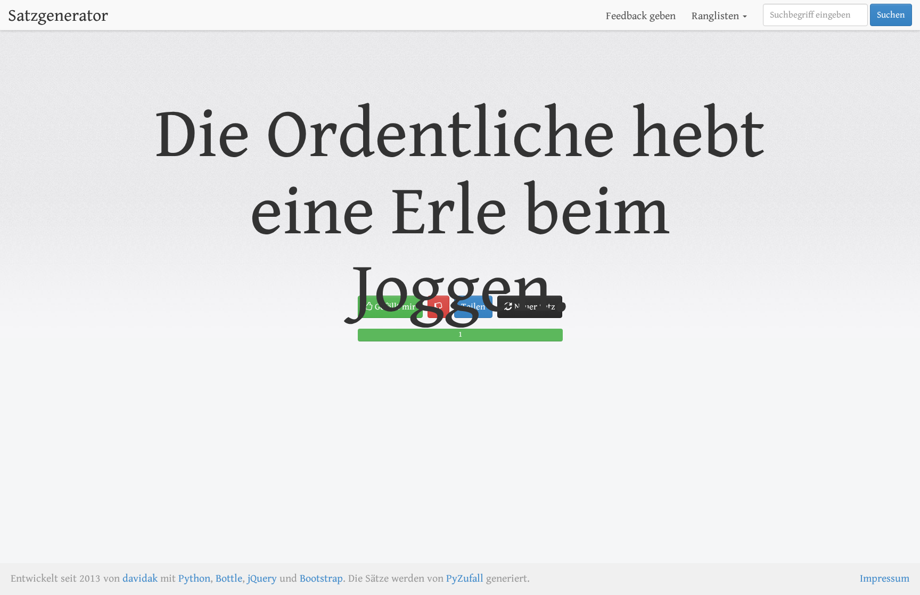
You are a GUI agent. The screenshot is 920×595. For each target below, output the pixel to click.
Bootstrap (321, 579)
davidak (140, 579)
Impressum (884, 579)
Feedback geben (641, 16)
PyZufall (464, 579)
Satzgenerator (58, 16)
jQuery (262, 579)
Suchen (891, 15)
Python (194, 579)
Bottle (229, 579)
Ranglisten (717, 16)
